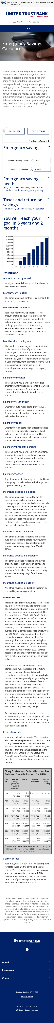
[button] (27, 147)
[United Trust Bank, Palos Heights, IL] (27, 14)
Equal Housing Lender (28, 1010)
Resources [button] (8, 970)
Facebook (27, 949)
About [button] (5, 962)
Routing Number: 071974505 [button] (27, 992)
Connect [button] (7, 978)
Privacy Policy (27, 996)
